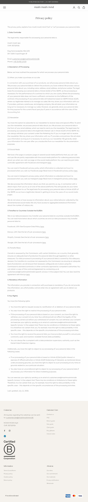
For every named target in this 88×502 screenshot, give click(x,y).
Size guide (50, 424)
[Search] (79, 7)
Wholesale (50, 483)
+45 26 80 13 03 (19, 62)
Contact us (50, 414)
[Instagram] (9, 430)
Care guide (50, 427)
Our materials (51, 477)
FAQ (48, 418)
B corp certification (53, 480)
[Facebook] (4, 430)
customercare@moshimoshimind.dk (25, 59)
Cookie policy (8, 477)
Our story (50, 470)
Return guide (51, 421)
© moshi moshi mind (11, 496)
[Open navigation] (4, 7)
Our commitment (52, 474)
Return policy (8, 480)
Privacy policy (8, 474)
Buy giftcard (50, 430)
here (49, 163)
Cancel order (51, 434)
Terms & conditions (10, 470)
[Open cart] (84, 7)
